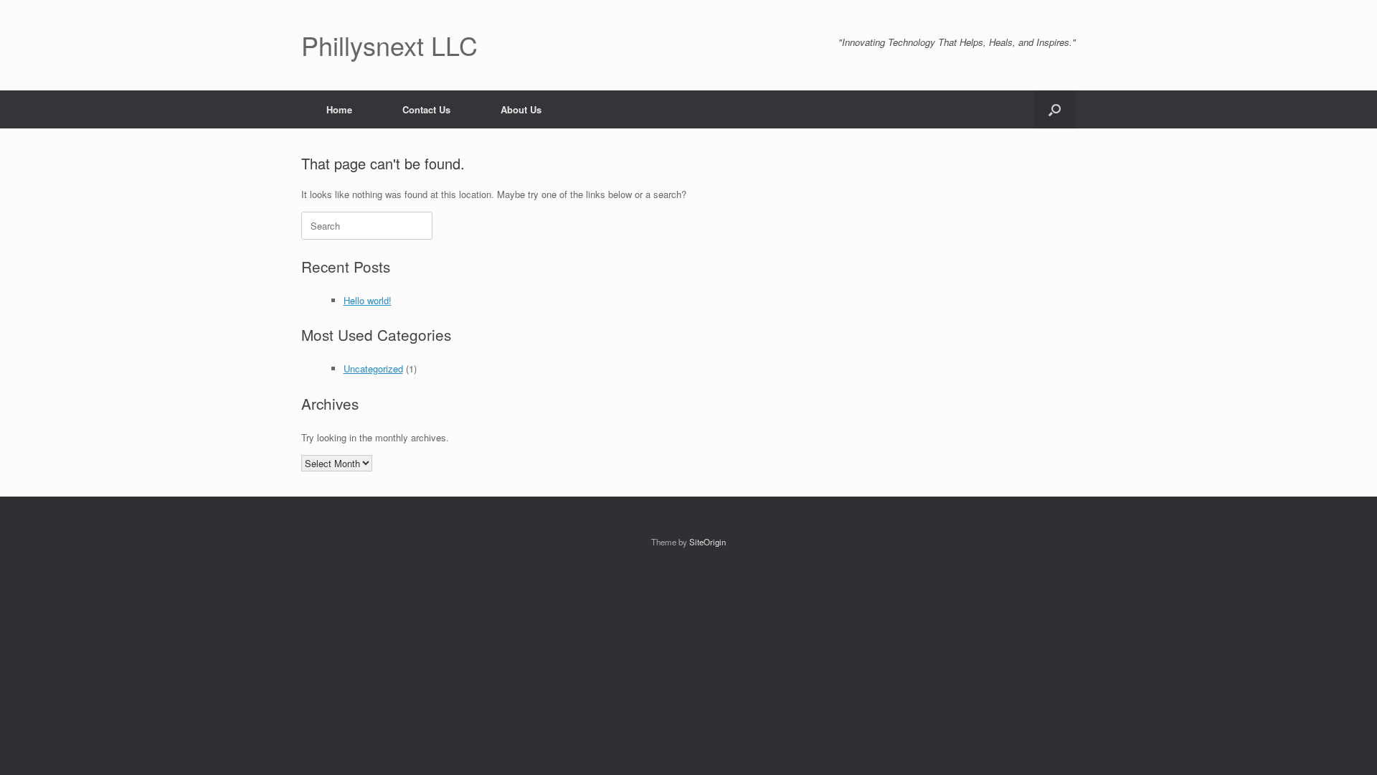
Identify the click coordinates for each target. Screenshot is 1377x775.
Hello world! (368, 300)
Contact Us (426, 109)
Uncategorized (373, 368)
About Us (521, 109)
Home (339, 109)
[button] (1054, 109)
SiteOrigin (707, 542)
